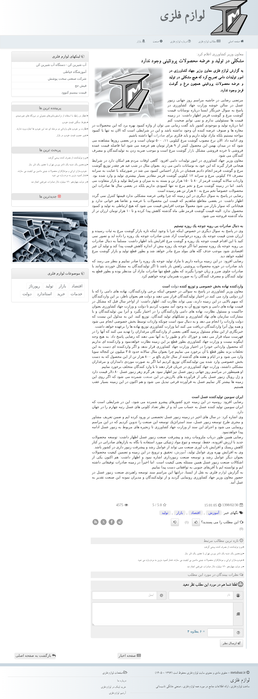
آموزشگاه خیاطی (74, 72)
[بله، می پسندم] (196, 522)
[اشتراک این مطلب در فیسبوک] (111, 521)
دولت (175, 286)
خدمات (76, 294)
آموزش (180, 452)
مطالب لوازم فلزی (207, 41)
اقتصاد (195, 513)
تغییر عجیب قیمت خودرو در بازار (71, 135)
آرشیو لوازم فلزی (117, 693)
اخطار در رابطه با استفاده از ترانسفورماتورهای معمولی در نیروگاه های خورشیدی (51, 116)
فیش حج (80, 86)
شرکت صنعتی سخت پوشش (67, 78)
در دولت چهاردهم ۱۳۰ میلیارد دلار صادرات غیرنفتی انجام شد (215, 567)
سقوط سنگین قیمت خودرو (74, 122)
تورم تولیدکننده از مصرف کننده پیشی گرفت (223, 547)
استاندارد (44, 294)
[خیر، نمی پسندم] (175, 522)
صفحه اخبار (128, 656)
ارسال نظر (230, 643)
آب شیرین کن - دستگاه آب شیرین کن (61, 65)
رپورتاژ (34, 286)
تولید (165, 513)
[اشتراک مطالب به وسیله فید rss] (95, 521)
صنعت (156, 41)
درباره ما (121, 681)
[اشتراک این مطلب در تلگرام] (119, 521)
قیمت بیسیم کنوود (73, 92)
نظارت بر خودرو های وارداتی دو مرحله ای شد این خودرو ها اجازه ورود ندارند (51, 129)
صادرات (159, 135)
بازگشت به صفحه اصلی (34, 656)
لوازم (223, 472)
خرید (61, 294)
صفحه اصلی (234, 41)
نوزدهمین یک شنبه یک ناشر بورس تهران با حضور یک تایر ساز (214, 553)
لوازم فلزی (181, 17)
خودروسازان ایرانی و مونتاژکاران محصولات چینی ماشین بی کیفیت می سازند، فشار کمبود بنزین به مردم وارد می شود (190, 560)
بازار (139, 41)
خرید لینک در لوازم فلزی (113, 687)
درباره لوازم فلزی (179, 41)
